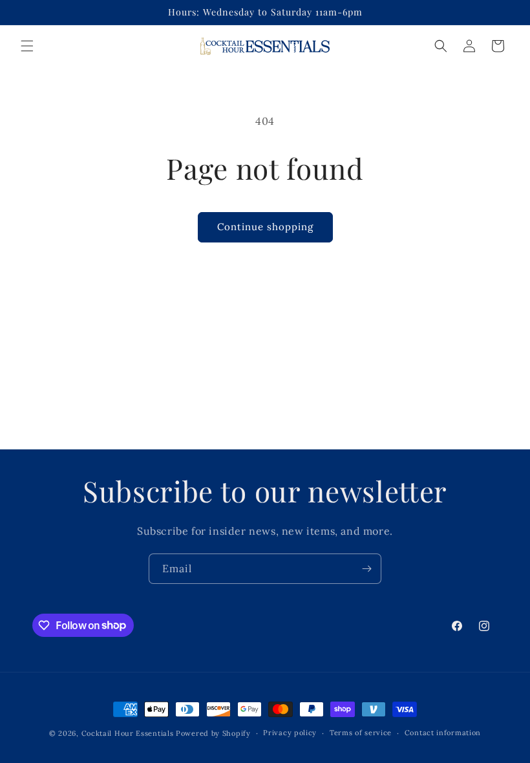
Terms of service (361, 732)
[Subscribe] (366, 568)
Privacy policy (290, 732)
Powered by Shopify (213, 733)
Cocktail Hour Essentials (127, 733)
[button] (27, 46)
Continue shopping (265, 226)
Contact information (443, 732)
